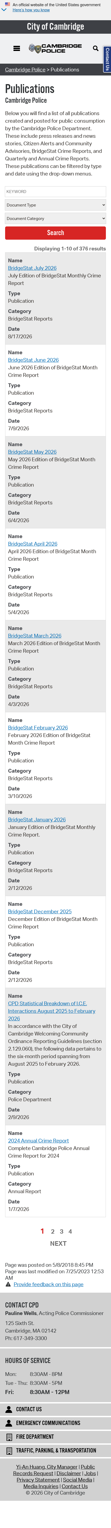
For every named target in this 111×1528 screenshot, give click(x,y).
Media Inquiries (40, 1486)
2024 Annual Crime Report (38, 1140)
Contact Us (75, 1486)
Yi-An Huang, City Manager (47, 1467)
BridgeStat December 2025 (40, 911)
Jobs (90, 1473)
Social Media (77, 1480)
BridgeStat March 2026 (34, 635)
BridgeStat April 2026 (32, 544)
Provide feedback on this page (49, 1284)
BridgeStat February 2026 (38, 727)
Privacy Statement (38, 1480)
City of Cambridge (55, 27)
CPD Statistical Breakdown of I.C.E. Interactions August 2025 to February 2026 (51, 1011)
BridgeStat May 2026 (32, 452)
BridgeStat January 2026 (37, 819)
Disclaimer (69, 1473)
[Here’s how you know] (3, 10)
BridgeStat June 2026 (33, 360)
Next (58, 1243)
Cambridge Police (25, 69)
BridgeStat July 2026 (32, 268)
